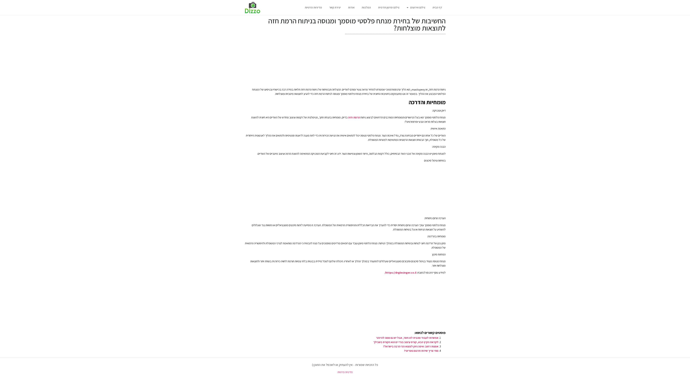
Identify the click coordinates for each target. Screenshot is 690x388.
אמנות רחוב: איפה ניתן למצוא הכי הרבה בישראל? (410, 346)
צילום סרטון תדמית (388, 7)
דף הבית (437, 7)
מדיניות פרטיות (313, 7)
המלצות (366, 7)
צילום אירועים (417, 7)
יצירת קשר (335, 7)
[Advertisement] (345, 62)
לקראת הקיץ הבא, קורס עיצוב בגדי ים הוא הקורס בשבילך (405, 342)
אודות (351, 7)
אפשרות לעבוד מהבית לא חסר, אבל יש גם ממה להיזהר (407, 338)
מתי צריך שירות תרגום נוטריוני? (421, 351)
